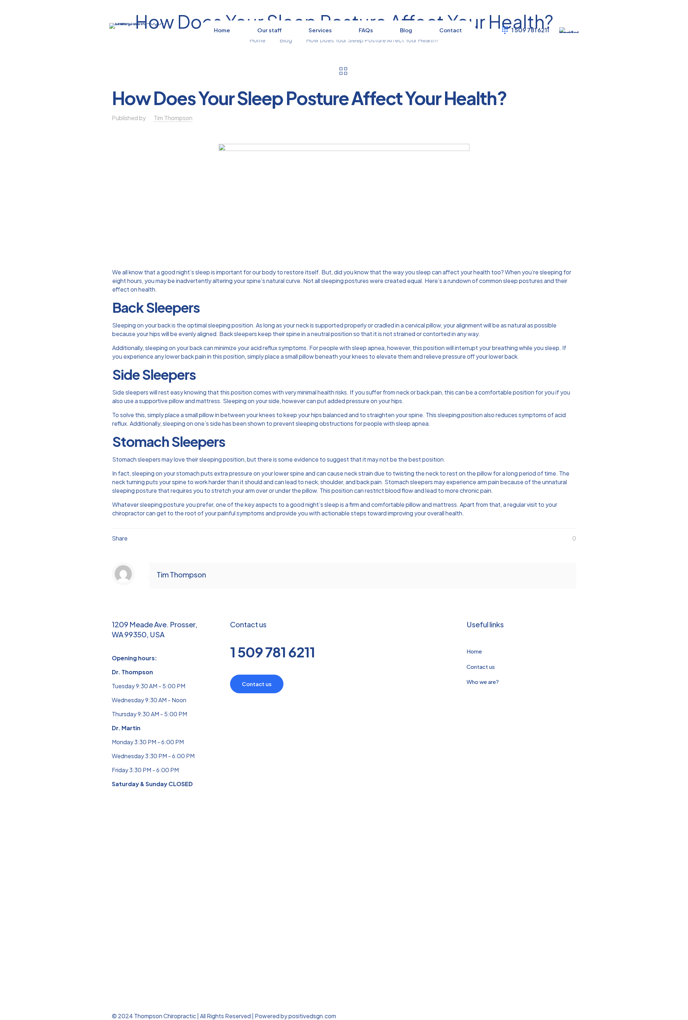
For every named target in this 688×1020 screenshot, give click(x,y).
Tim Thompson (173, 118)
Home (474, 651)
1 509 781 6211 (272, 651)
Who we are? (483, 681)
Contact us (481, 666)
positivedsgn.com (312, 1016)
